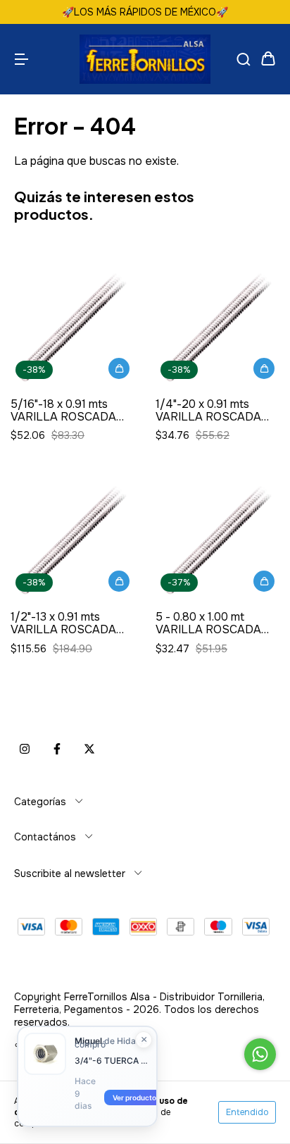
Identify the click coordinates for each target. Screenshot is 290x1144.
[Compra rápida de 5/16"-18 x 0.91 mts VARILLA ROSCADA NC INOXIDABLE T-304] (119, 368)
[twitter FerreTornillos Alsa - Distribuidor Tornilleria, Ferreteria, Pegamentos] (89, 749)
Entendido (247, 1112)
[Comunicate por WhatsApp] (260, 1054)
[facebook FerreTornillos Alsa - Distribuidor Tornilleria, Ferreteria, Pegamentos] (57, 749)
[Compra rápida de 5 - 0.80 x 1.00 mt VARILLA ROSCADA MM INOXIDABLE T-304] (264, 581)
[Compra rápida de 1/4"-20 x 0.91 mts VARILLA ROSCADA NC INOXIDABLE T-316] (264, 368)
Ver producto (134, 1097)
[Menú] (21, 58)
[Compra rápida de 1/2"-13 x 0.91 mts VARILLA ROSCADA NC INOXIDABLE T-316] (119, 581)
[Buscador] (244, 58)
